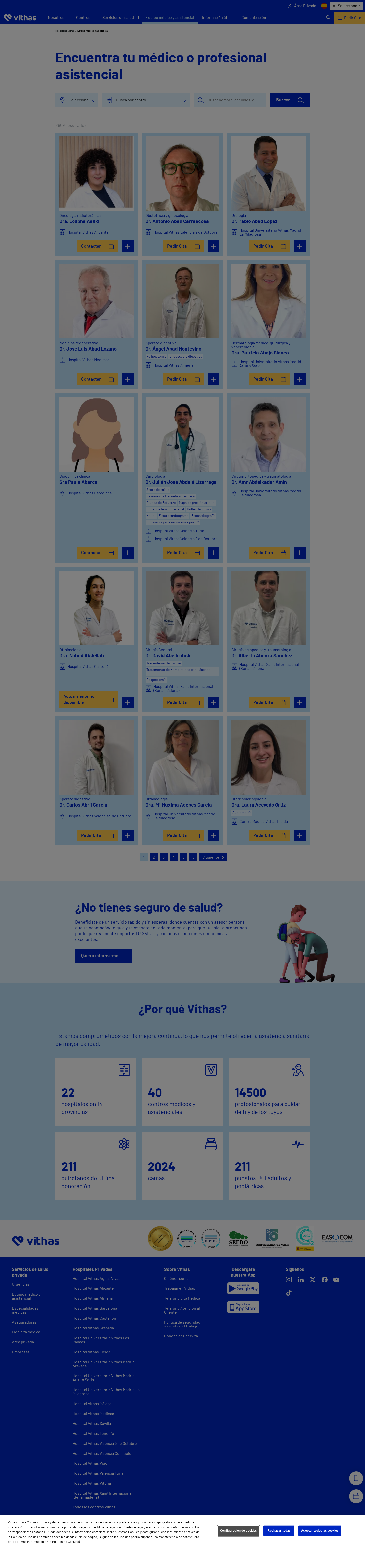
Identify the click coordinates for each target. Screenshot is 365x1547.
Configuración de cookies (238, 1530)
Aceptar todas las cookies (319, 1530)
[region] (182, 1531)
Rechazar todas (279, 1530)
